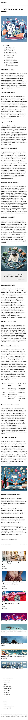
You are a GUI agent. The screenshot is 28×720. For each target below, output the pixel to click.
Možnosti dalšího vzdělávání (11, 60)
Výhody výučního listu (10, 49)
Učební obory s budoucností (11, 54)
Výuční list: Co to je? (9, 47)
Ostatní (25, 544)
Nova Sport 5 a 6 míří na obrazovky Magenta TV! (13, 620)
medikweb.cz (4, 2)
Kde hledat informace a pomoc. (11, 65)
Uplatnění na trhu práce (10, 59)
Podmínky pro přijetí (9, 55)
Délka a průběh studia (9, 57)
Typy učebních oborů (9, 50)
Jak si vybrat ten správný (10, 52)
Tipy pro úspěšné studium (10, 64)
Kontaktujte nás (14, 539)
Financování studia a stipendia (11, 62)
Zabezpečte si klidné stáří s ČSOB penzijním (12, 668)
